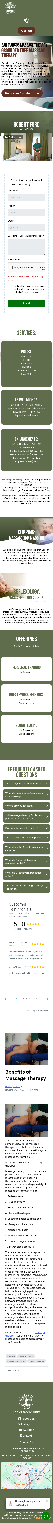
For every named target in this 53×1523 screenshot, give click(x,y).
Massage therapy (13, 1086)
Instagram (28, 1424)
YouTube (28, 1430)
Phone (11, 206)
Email (11, 221)
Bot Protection (14, 259)
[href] (26, 1475)
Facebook (28, 1418)
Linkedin (28, 1435)
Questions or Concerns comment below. (26, 236)
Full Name (13, 191)
